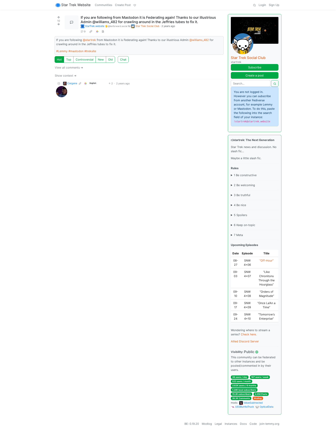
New (101, 59)
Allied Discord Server (245, 341)
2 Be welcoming (244, 185)
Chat (123, 59)
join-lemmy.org (269, 423)
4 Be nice (240, 205)
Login (262, 5)
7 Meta (238, 235)
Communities (103, 5)
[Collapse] (59, 83)
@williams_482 (199, 40)
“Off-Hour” (267, 260)
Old (110, 59)
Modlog (258, 398)
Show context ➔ (65, 75)
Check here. (249, 334)
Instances (231, 423)
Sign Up (274, 5)
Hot (59, 59)
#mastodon (75, 51)
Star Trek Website (76, 5)
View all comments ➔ (69, 67)
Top (68, 59)
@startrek (89, 40)
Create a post (255, 75)
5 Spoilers (240, 215)
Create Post (123, 5)
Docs (243, 423)
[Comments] (72, 22)
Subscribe (254, 67)
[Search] (254, 4)
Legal (218, 423)
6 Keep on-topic (244, 225)
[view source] (103, 31)
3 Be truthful (242, 195)
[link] (90, 31)
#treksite (90, 51)
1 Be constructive (245, 175)
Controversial (84, 59)
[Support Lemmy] (134, 4)
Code (253, 423)
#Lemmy (62, 51)
